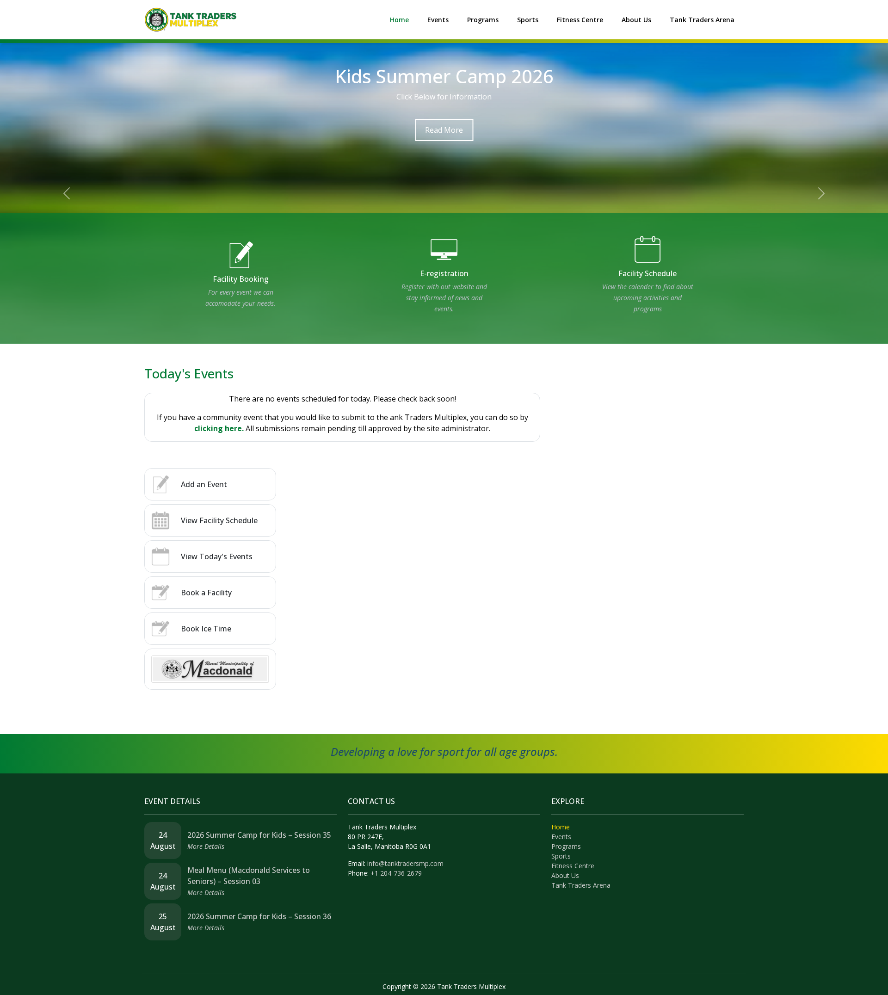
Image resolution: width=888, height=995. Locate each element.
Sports (527, 19)
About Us (636, 19)
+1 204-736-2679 (396, 873)
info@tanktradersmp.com (405, 863)
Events (438, 19)
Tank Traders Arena (702, 19)
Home (399, 19)
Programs (483, 19)
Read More (444, 130)
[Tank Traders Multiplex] (190, 19)
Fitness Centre (580, 19)
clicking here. (219, 428)
